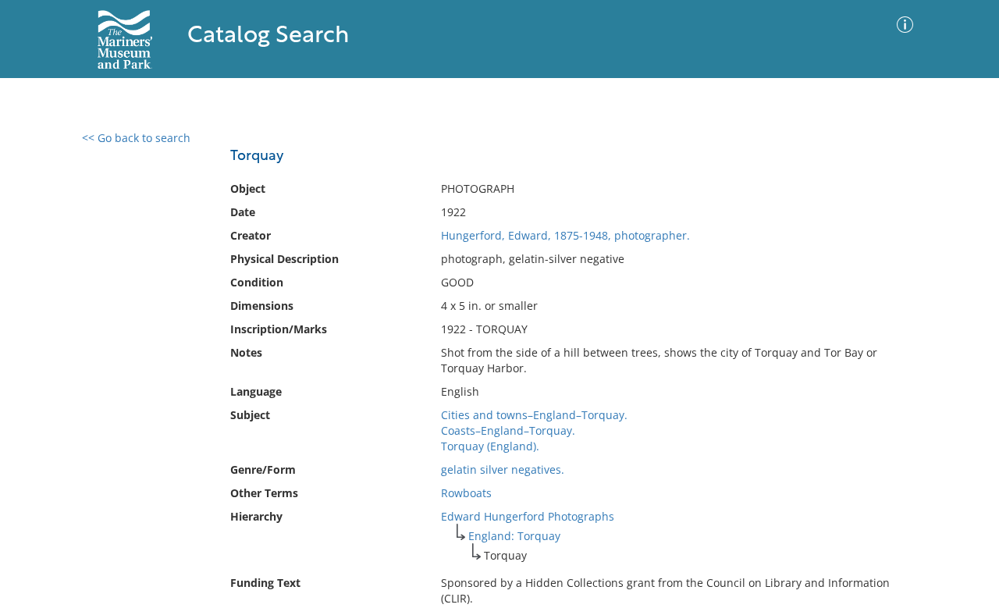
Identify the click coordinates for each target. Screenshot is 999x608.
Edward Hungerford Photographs (527, 516)
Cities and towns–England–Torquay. (534, 414)
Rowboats (466, 492)
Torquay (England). (490, 446)
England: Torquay (514, 535)
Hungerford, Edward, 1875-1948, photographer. (565, 235)
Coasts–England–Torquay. (508, 430)
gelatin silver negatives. (502, 469)
